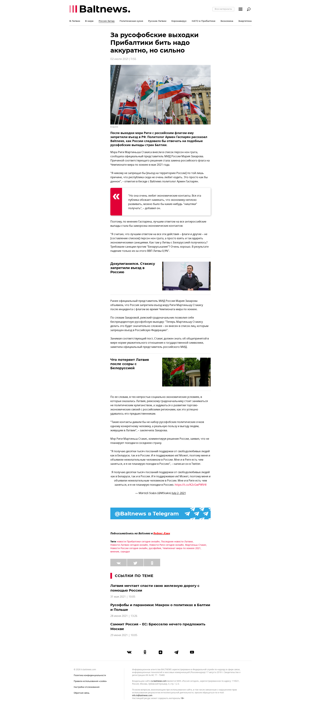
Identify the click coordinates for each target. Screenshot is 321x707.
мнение (114, 551)
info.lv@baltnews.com (142, 695)
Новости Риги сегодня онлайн (166, 545)
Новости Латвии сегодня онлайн (129, 545)
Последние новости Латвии (177, 541)
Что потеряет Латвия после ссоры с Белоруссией (129, 364)
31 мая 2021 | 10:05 (122, 597)
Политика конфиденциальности (90, 675)
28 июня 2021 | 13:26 (123, 616)
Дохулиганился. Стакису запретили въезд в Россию (132, 268)
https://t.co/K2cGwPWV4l (190, 485)
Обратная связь (81, 692)
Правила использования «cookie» (90, 681)
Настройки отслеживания (86, 687)
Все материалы (223, 9)
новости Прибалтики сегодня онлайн (138, 541)
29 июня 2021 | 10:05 (123, 635)
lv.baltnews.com (159, 681)
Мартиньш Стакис (195, 545)
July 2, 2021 (179, 493)
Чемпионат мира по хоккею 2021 (182, 548)
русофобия (155, 548)
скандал (125, 551)
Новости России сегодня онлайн (128, 548)
